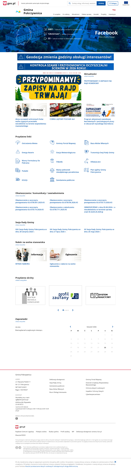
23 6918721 (19, 404)
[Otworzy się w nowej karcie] (16, 418)
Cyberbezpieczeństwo (93, 394)
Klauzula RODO (20, 435)
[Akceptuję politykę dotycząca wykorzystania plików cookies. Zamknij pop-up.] (115, 461)
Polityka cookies (41, 432)
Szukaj (101, 3)
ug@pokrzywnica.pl (21, 400)
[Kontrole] (65, 66)
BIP (73, 432)
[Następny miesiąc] (112, 326)
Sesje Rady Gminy (55, 383)
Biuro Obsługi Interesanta (57, 392)
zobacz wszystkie (89, 76)
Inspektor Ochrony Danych (95, 391)
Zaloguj (114, 3)
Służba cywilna (53, 432)
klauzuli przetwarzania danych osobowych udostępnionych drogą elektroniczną (51, 466)
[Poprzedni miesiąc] (70, 326)
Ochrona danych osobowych (95, 388)
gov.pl (22, 427)
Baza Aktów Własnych (56, 389)
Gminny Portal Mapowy (94, 379)
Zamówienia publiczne (56, 386)
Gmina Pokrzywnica (33, 11)
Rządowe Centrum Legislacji (24, 432)
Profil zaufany (65, 432)
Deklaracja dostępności (57, 379)
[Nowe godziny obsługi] (65, 56)
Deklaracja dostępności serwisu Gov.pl (89, 432)
